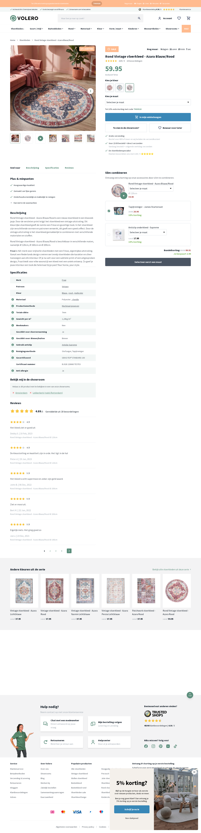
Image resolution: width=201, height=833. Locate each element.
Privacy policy (88, 826)
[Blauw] (119, 87)
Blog (43, 778)
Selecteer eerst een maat (148, 262)
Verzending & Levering (20, 778)
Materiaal (85, 28)
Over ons (45, 769)
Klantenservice (185, 9)
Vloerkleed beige (78, 797)
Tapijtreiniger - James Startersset (145, 206)
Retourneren (15, 783)
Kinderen (132, 28)
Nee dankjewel (131, 818)
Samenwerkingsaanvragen (52, 792)
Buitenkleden (54, 28)
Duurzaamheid (47, 797)
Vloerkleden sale (78, 792)
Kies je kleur (111, 80)
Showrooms (171, 28)
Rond (71, 28)
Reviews (69, 167)
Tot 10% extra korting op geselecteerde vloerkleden (50, 3)
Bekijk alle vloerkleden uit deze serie (170, 569)
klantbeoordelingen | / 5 (159, 725)
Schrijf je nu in (131, 809)
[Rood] (109, 87)
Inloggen (14, 787)
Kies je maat (111, 96)
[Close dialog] (194, 772)
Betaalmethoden (17, 773)
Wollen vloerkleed (79, 778)
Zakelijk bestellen (48, 787)
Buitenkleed (76, 783)
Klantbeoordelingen (19, 792)
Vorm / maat (115, 28)
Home (12, 40)
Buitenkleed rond (78, 787)
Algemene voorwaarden (66, 826)
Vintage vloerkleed (79, 773)
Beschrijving (32, 167)
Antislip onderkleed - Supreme (143, 227)
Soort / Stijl (35, 28)
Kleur (99, 28)
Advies (13, 797)
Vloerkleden (17, 28)
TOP (190, 696)
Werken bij (45, 783)
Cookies (102, 826)
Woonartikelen (151, 28)
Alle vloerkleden (78, 769)
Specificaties (52, 167)
